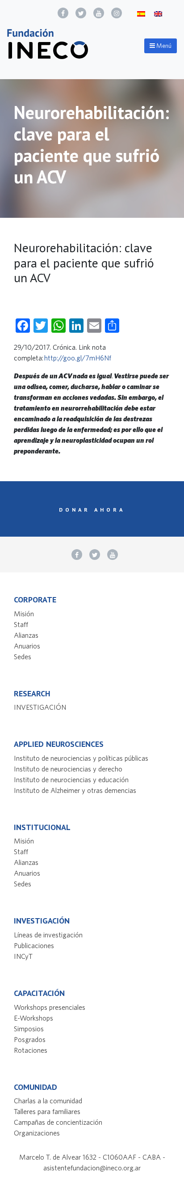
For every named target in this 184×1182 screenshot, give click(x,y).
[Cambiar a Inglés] (158, 13)
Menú (163, 45)
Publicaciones (34, 945)
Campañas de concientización (58, 1122)
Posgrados (30, 1039)
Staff (21, 624)
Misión (24, 614)
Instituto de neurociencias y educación (71, 779)
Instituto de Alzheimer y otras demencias (75, 790)
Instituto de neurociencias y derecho (68, 769)
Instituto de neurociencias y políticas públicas (81, 758)
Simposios (29, 1029)
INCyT (23, 956)
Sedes (22, 656)
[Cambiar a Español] (141, 13)
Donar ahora (92, 509)
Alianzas (26, 635)
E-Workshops (33, 1018)
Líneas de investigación (48, 935)
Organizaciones (37, 1133)
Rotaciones (30, 1050)
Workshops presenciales (49, 1007)
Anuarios (27, 646)
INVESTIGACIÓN (40, 707)
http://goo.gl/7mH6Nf (77, 358)
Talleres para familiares (47, 1111)
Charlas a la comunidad (48, 1101)
